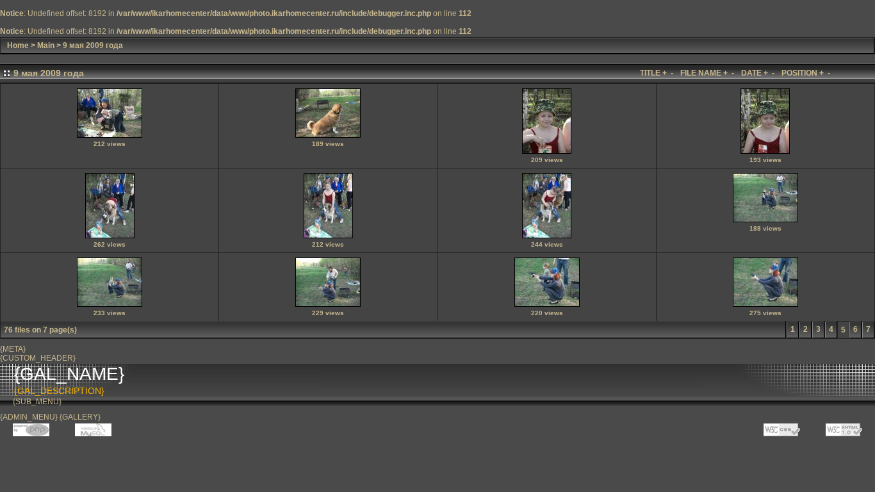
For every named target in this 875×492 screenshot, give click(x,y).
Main (45, 45)
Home (18, 45)
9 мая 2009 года (93, 45)
